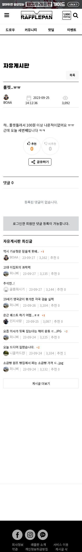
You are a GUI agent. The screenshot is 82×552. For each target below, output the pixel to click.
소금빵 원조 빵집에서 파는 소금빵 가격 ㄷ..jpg (33, 363)
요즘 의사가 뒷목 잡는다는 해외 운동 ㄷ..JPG (33, 331)
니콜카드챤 (17, 353)
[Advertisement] (41, 47)
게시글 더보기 (41, 383)
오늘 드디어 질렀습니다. (19, 347)
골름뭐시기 (17, 289)
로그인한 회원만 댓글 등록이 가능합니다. (41, 223)
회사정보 (17, 544)
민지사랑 (16, 321)
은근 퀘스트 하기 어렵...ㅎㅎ (22, 315)
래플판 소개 (38, 544)
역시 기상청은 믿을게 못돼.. (21, 251)
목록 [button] (72, 75)
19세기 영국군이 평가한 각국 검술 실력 (29, 299)
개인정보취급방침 (36, 549)
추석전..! (9, 283)
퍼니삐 (14, 273)
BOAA (7, 102)
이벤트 (71, 29)
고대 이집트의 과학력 (17, 267)
